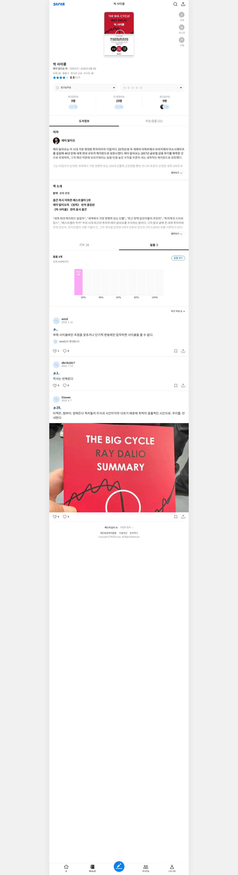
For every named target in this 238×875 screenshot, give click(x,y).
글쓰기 (119, 866)
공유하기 (183, 4)
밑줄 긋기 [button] (178, 258)
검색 (175, 4)
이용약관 (123, 533)
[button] (181, 14)
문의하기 (134, 533)
